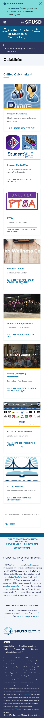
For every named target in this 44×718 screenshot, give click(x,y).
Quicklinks (10, 524)
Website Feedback (13, 652)
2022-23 (33, 613)
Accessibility (9, 646)
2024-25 (15, 613)
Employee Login (13, 544)
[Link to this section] (31, 74)
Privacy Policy (20, 649)
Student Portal (22, 548)
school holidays (10, 589)
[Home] (31, 22)
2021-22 (8, 616)
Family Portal (31, 544)
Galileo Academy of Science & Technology (20, 49)
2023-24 (24, 613)
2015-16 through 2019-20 (27, 616)
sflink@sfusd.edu (20, 577)
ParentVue (15, 8)
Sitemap (34, 649)
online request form (13, 586)
